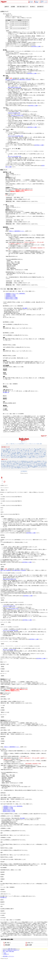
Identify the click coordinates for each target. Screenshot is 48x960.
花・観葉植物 (36, 453)
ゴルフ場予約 (30, 461)
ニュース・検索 (26, 466)
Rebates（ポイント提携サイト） (15, 463)
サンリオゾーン (7, 456)
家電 (9, 452)
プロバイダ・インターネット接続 (10, 467)
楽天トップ (8, 443)
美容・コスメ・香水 (10, 450)
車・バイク (16, 450)
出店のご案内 (39, 443)
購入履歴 (25, 308)
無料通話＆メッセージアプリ (22, 467)
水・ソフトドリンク (40, 450)
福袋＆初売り (42, 456)
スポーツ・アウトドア (17, 454)
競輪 (3, 464)
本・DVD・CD (17, 461)
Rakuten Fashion (40, 463)
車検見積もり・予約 (40, 461)
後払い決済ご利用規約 (11, 79)
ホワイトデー (8, 457)
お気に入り (30, 942)
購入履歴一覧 (6, 392)
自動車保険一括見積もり (10, 466)
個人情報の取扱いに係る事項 (24, 79)
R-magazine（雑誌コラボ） (14, 455)
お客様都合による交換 (11, 296)
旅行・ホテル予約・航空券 (10, 461)
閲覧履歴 (7, 945)
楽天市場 (2, 461)
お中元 (18, 457)
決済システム (43, 464)
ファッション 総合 (4, 448)
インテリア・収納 (42, 452)
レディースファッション (24, 448)
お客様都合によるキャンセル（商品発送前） (16, 293)
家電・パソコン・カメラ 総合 (13, 448)
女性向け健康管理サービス (29, 462)
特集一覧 (12, 443)
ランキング (34, 443)
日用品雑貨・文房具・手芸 (16, 453)
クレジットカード (32, 464)
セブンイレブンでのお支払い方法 (15, 135)
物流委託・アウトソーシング (39, 462)
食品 (28, 450)
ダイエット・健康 (33, 449)
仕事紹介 (31, 466)
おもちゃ (25, 452)
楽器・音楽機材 (17, 452)
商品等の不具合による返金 (12, 297)
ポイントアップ (39, 455)
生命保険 (4, 466)
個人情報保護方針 (24, 471)
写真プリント (11, 462)
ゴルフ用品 (24, 454)
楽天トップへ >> (24, 441)
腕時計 (7, 449)
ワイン (11, 451)
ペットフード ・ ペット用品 (7, 454)
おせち (37, 457)
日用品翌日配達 (23, 456)
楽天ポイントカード (25, 463)
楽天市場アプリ (23, 443)
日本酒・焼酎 (7, 451)
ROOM (42, 466)
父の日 (15, 457)
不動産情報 (36, 466)
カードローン (26, 464)
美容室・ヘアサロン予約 (18, 462)
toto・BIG (40, 467)
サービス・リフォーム (34, 452)
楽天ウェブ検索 (6, 455)
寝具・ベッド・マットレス (6, 453)
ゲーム (22, 452)
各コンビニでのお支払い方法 (14, 156)
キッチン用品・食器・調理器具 (27, 453)
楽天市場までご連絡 (36, 46)
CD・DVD (12, 452)
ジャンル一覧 (17, 443)
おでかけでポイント (33, 463)
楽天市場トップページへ (8, 956)
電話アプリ (30, 467)
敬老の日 (21, 457)
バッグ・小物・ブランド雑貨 (35, 448)
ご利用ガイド (6, 954)
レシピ (35, 461)
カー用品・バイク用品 (23, 450)
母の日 (12, 457)
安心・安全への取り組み (8, 951)
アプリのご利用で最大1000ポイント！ (11, 948)
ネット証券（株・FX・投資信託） (17, 464)
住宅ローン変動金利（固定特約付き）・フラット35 (28, 465)
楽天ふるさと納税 (16, 456)
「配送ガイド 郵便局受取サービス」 (16, 231)
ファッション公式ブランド (31, 455)
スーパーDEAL (29, 443)
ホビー (29, 452)
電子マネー (38, 464)
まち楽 (11, 456)
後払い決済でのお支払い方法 (14, 87)
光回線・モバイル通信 (37, 451)
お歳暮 (29, 457)
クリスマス (34, 457)
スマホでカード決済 (4, 465)
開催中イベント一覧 (36, 456)
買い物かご (8, 942)
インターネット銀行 (19, 466)
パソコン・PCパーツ (17, 451)
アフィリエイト (7, 464)
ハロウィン (26, 457)
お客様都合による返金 (11, 294)
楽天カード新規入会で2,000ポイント (11, 950)
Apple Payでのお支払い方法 (14, 112)
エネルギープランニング (13, 465)
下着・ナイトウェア (13, 449)
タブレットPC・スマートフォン (27, 451)
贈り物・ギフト (22, 455)
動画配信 (34, 467)
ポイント (36, 454)
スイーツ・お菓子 (33, 450)
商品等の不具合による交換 (12, 298)
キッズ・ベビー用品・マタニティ (23, 449)
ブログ (39, 466)
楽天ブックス (30, 454)
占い (37, 467)
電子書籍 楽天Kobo (24, 461)
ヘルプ (4, 952)
